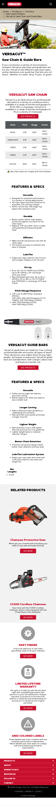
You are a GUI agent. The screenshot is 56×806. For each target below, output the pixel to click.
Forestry (29, 11)
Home (6, 11)
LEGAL (38, 791)
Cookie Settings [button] (28, 795)
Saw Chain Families (15, 14)
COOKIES (19, 791)
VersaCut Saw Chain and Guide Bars (24, 16)
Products (17, 11)
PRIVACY (29, 791)
